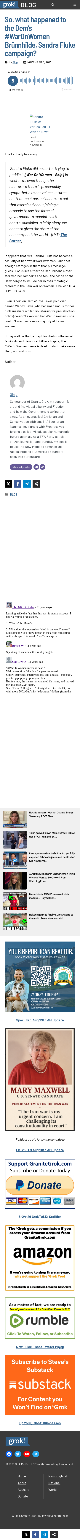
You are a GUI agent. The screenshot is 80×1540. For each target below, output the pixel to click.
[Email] (36, 467)
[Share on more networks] (36, 484)
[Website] (42, 467)
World (52, 1489)
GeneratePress (59, 1515)
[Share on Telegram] (27, 484)
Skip (15, 62)
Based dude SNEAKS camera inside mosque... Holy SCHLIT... (49, 896)
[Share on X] (8, 484)
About (22, 1483)
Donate (23, 1496)
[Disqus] (40, 647)
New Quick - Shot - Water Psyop (40, 1347)
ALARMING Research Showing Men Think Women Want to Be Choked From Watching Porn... (52, 877)
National (54, 1483)
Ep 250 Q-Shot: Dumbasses (40, 1423)
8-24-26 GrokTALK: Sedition (40, 1217)
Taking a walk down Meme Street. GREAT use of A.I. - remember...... (52, 834)
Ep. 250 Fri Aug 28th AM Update (40, 1150)
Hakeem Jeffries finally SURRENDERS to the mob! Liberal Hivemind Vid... (51, 916)
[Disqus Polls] (40, 549)
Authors (23, 1489)
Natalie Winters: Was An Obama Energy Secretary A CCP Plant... (51, 814)
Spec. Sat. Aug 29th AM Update (40, 1020)
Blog (13, 494)
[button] (53, 5)
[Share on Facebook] (17, 484)
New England (57, 1476)
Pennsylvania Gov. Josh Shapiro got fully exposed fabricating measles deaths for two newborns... (52, 857)
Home (22, 1476)
